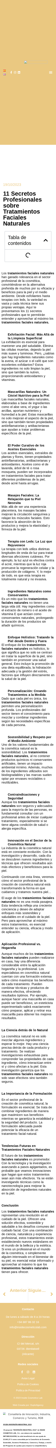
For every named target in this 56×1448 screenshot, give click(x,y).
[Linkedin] (19, 72)
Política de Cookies (28, 1384)
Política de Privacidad (28, 1390)
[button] (50, 72)
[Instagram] (15, 72)
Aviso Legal (28, 1378)
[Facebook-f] (11, 72)
